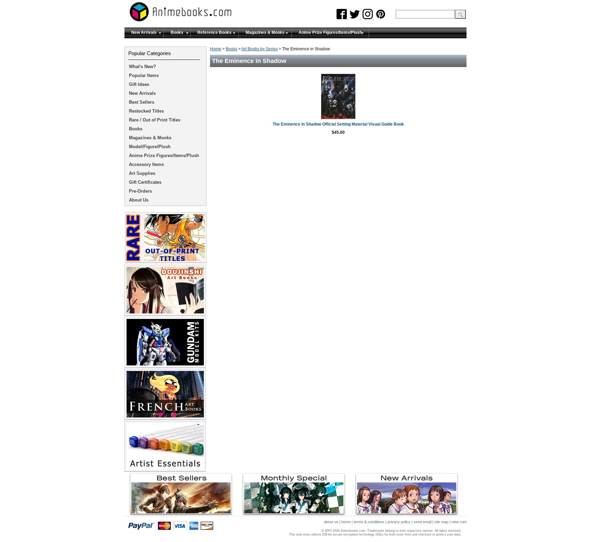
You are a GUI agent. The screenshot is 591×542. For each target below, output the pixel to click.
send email (422, 522)
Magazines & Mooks (265, 32)
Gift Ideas (139, 84)
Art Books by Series (259, 49)
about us (331, 522)
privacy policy (399, 522)
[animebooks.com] (208, 13)
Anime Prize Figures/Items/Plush (330, 32)
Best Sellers (141, 102)
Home (215, 49)
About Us (138, 200)
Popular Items (144, 75)
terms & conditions (369, 522)
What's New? (142, 66)
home (346, 522)
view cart (459, 522)
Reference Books (214, 32)
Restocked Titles (146, 111)
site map (441, 522)
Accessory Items (146, 164)
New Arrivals (144, 32)
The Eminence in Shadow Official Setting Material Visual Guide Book (338, 124)
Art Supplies (142, 173)
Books (177, 32)
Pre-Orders (140, 191)
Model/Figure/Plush (150, 146)
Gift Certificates (145, 182)
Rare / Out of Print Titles (154, 119)
